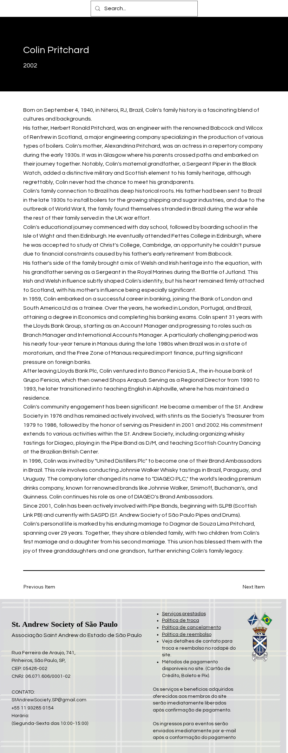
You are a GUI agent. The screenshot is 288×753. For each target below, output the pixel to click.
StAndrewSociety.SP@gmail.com (49, 699)
